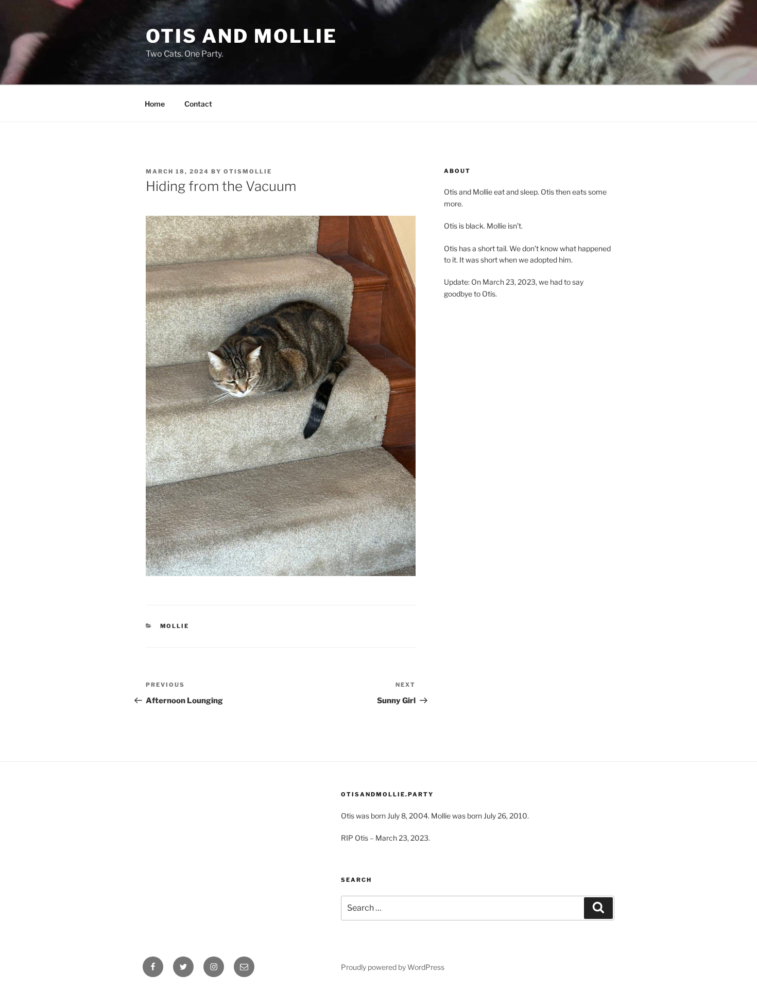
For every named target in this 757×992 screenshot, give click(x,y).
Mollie (175, 626)
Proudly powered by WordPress (392, 967)
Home (155, 103)
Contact (198, 103)
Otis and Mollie (241, 36)
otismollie (247, 171)
